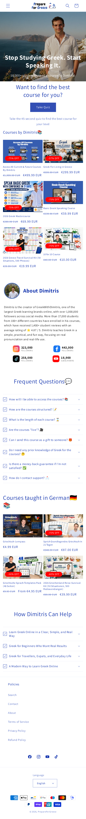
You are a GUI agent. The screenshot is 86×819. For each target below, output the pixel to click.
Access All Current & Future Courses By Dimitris (22, 168)
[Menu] (8, 5)
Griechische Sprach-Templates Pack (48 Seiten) (22, 584)
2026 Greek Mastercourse (16, 216)
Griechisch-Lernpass (14, 541)
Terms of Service (18, 722)
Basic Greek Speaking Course (59, 208)
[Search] (67, 5)
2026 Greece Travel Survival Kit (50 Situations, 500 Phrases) (22, 259)
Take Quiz (43, 107)
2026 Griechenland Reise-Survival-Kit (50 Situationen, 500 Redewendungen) (62, 585)
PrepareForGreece (47, 811)
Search (12, 695)
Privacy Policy (16, 730)
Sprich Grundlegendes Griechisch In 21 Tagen (62, 543)
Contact (13, 704)
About (12, 713)
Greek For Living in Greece (57, 166)
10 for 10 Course (51, 254)
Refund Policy (17, 740)
